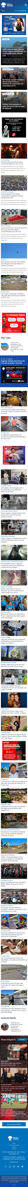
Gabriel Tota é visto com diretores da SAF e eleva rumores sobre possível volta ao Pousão (13, 1088)
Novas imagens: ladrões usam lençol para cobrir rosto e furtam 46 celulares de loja (13, 515)
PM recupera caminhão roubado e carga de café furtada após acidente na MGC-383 (13, 295)
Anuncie (14, 1147)
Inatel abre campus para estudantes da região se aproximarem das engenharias (13, 808)
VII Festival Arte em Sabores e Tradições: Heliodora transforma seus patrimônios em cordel (13, 909)
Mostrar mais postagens (14, 1124)
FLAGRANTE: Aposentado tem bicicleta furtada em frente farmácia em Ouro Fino (13, 436)
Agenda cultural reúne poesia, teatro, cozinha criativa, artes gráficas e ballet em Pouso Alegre (14, 736)
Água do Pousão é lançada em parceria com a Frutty (11, 1064)
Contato (14, 1149)
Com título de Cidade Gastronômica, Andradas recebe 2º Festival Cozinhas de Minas (14, 411)
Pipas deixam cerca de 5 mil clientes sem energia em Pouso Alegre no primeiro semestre (13, 263)
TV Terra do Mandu (14, 1145)
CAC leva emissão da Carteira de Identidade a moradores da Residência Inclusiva (14, 960)
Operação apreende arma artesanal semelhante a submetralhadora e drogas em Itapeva (13, 641)
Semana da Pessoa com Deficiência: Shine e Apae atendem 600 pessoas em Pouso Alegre (13, 616)
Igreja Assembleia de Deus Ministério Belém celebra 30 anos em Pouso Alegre (13, 884)
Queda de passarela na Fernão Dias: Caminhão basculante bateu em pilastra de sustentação (13, 934)
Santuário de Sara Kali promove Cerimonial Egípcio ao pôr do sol (12, 163)
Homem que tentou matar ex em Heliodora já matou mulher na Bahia (13, 712)
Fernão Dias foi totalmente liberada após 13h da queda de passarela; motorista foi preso (13, 833)
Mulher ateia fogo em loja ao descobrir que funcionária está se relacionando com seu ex (12, 590)
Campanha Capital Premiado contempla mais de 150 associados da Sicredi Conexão (13, 687)
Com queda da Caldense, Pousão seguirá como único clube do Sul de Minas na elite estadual (13, 1113)
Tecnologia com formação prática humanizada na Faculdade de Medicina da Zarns (12, 489)
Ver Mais (22, 1039)
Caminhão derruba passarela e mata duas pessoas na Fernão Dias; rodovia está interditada (13, 1010)
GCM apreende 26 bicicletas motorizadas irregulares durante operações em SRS (12, 196)
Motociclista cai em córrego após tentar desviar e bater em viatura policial (12, 985)
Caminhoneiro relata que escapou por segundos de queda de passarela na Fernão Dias (14, 783)
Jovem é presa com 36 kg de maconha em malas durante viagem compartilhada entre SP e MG (14, 229)
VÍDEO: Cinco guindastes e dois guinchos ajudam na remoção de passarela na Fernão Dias (12, 859)
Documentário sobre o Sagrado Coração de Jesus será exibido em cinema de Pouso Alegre (12, 565)
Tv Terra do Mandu (20, 10)
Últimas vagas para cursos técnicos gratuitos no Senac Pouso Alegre (12, 665)
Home (3, 10)
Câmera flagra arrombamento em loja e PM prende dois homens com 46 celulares (14, 540)
